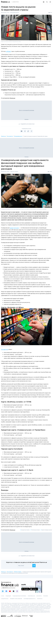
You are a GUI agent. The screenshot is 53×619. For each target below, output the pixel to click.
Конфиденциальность (30, 598)
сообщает (8, 51)
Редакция (8, 595)
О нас (2, 595)
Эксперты (39, 595)
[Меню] (50, 2)
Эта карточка (4, 349)
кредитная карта (14, 228)
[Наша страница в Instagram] (17, 591)
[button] (34, 565)
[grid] (26, 356)
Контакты (39, 598)
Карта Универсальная (46, 529)
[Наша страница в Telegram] (2, 591)
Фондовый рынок (14, 12)
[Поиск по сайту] (47, 2)
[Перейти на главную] (5, 2)
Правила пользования (16, 598)
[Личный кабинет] (43, 2)
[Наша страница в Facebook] (6, 591)
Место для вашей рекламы (26, 110)
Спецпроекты (4, 598)
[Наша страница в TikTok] (13, 591)
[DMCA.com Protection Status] (3, 617)
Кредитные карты (25, 529)
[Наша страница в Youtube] (10, 591)
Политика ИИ (31, 595)
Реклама (45, 595)
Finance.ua (12, 98)
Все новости (10, 136)
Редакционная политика (19, 595)
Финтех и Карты (14, 171)
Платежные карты (35, 529)
